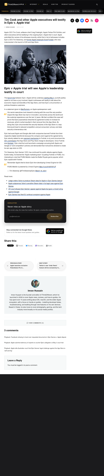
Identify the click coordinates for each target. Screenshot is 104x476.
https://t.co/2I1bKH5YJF (47, 166)
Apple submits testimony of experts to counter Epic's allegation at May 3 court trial (37, 343)
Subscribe (55, 216)
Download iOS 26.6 (89, 11)
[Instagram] (97, 20)
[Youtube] (87, 20)
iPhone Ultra (15, 11)
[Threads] (72, 20)
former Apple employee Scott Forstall (40, 39)
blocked (11, 143)
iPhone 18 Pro (28, 11)
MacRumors (25, 109)
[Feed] (92, 20)
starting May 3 (49, 98)
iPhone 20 (40, 11)
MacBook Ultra (73, 11)
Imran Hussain (10, 27)
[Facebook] (82, 20)
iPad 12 (49, 11)
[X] (77, 20)
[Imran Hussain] (35, 283)
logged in (20, 365)
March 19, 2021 (41, 171)
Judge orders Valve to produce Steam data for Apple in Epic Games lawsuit (35, 180)
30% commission (10, 141)
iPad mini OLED (60, 11)
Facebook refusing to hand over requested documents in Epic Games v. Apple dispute (38, 337)
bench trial (11, 98)
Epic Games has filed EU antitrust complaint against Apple (29, 194)
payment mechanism (31, 138)
